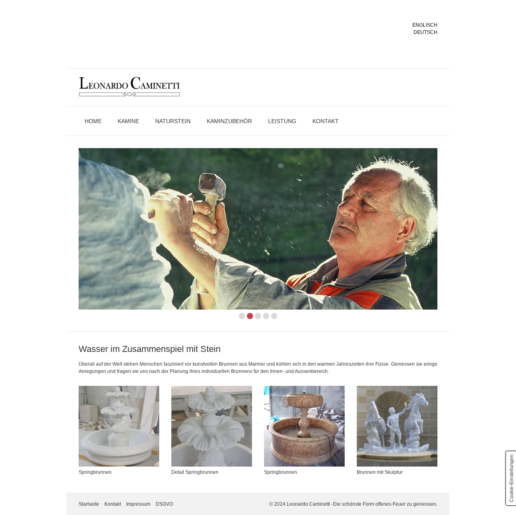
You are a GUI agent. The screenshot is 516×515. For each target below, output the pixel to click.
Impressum (138, 504)
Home (93, 121)
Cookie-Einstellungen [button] (511, 478)
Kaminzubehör (229, 121)
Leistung (282, 121)
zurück (70, 235)
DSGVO (164, 504)
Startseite (89, 504)
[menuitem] (93, 121)
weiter (446, 235)
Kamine (128, 121)
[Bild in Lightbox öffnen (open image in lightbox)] (119, 426)
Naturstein (173, 121)
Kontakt (325, 121)
